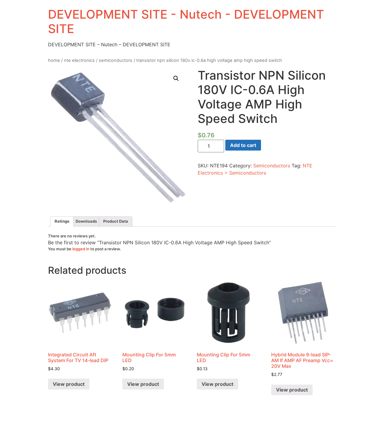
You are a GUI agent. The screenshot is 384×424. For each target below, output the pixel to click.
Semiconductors (115, 60)
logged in (80, 248)
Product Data (115, 221)
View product (69, 384)
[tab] (62, 221)
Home (54, 60)
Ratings (62, 221)
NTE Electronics (79, 60)
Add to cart (243, 145)
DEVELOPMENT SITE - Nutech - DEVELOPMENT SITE (186, 21)
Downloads (86, 221)
